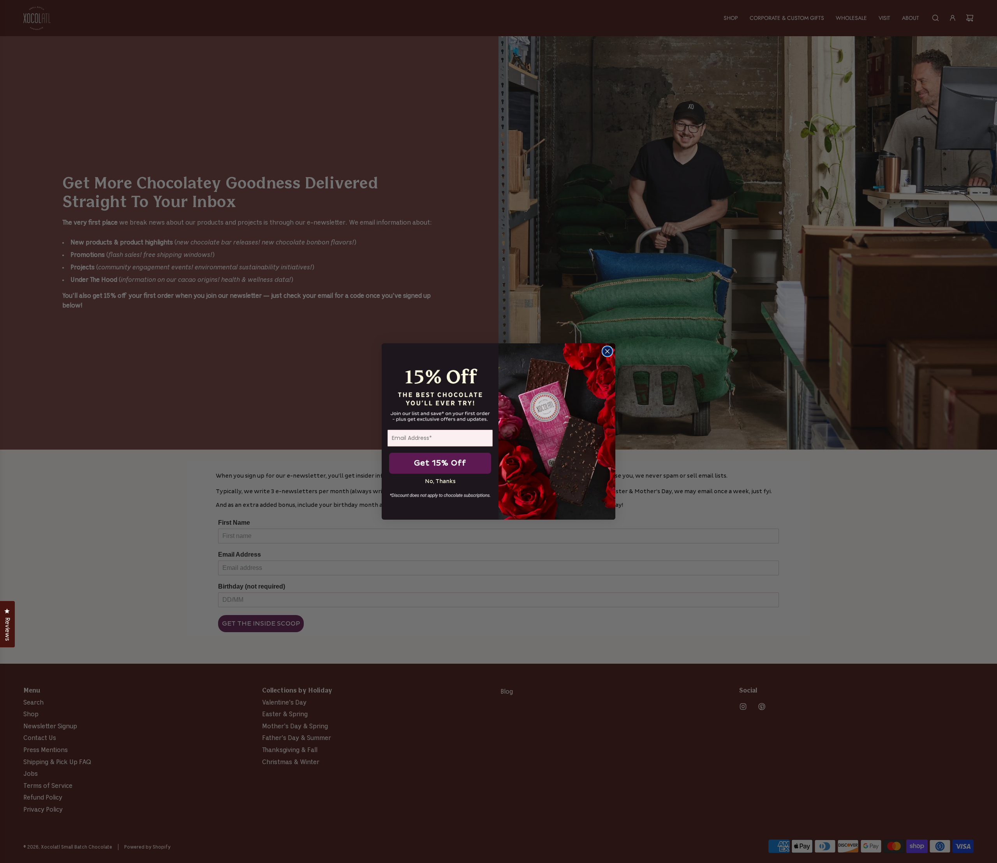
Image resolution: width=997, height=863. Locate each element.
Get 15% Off (440, 463)
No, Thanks (440, 481)
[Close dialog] (607, 351)
